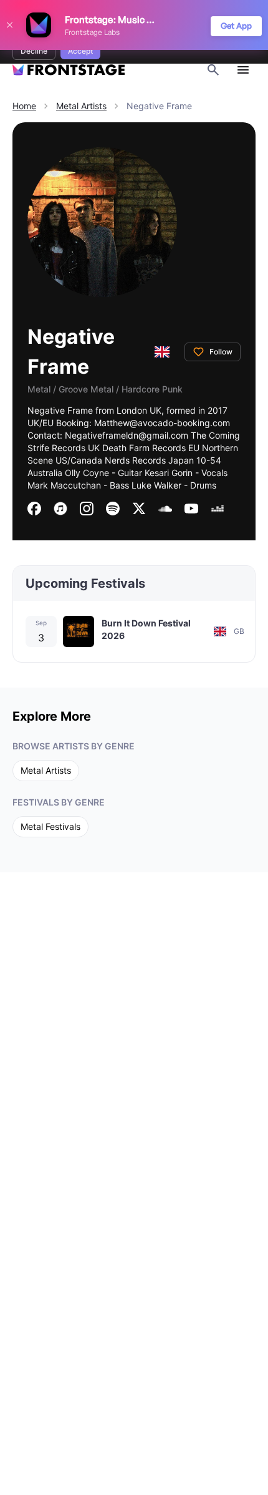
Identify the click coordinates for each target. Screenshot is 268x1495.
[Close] (9, 25)
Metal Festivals (50, 826)
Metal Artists (81, 105)
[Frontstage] (68, 70)
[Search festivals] (213, 69)
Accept (80, 51)
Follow (220, 351)
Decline (34, 51)
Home (24, 105)
